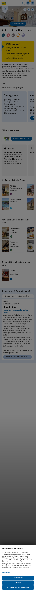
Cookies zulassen (18, 577)
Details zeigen (6, 572)
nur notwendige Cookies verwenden (18, 587)
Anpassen (18, 582)
